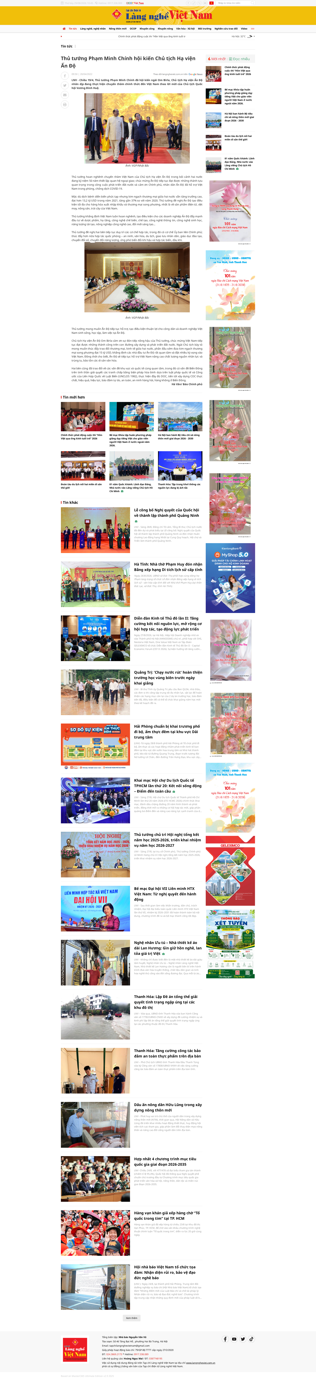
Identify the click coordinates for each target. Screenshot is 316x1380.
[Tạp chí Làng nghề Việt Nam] (75, 1349)
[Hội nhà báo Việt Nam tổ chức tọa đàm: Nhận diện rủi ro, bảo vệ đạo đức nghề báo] (95, 1287)
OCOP (133, 28)
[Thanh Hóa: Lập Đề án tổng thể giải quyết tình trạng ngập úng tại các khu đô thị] (95, 1016)
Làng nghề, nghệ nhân (93, 28)
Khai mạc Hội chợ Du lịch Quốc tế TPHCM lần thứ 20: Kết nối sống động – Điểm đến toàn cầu (168, 786)
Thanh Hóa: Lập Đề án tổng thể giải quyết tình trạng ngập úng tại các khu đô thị (166, 1002)
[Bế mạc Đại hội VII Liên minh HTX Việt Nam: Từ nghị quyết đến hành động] (95, 908)
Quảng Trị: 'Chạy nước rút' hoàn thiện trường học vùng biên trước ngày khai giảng (168, 677)
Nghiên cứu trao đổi (226, 28)
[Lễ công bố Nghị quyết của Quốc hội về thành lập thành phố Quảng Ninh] (95, 530)
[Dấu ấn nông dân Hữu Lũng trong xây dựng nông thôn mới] (95, 1125)
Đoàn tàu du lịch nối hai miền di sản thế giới (238, 137)
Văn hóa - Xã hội (185, 28)
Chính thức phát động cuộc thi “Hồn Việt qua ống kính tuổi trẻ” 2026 (136, 36)
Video (244, 28)
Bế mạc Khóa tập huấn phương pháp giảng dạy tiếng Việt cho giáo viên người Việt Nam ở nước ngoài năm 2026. (238, 96)
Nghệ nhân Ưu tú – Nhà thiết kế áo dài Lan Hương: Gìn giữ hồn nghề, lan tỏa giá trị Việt (168, 948)
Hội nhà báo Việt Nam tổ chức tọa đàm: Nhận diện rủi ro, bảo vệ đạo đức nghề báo (165, 1272)
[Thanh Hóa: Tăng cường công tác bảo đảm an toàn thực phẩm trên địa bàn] (95, 1071)
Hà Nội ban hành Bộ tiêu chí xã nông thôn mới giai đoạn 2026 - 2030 (239, 117)
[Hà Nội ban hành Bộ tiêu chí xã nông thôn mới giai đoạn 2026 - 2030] (180, 416)
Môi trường (204, 28)
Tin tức (73, 28)
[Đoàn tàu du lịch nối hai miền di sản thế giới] (83, 466)
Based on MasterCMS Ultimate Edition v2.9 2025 (87, 1376)
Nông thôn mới (118, 28)
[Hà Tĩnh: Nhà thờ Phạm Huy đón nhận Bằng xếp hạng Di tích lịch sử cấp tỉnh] (95, 584)
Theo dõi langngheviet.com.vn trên (170, 74)
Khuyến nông (165, 28)
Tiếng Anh (211, 2)
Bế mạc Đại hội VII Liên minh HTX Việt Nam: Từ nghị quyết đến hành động (165, 894)
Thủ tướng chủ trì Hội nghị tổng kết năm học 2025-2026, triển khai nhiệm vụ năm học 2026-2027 (167, 840)
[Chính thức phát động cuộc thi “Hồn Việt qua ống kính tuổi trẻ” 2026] (83, 416)
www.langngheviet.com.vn (200, 1362)
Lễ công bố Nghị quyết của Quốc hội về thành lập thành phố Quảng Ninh (166, 512)
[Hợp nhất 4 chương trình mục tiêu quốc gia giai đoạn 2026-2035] (95, 1179)
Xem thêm (131, 1318)
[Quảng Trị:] (95, 692)
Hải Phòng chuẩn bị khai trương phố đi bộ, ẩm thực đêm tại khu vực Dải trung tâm (167, 732)
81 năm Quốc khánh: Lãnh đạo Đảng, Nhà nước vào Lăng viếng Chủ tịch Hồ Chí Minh (131, 488)
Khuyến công (147, 28)
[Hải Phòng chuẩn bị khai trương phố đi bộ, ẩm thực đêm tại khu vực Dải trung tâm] (95, 746)
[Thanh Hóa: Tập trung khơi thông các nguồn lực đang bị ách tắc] (180, 466)
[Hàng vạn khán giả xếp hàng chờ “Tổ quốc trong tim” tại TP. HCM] (95, 1233)
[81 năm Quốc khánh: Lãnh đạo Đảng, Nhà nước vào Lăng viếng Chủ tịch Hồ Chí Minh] (131, 466)
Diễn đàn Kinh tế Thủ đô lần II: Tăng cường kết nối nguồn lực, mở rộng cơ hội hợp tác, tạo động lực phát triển (168, 623)
